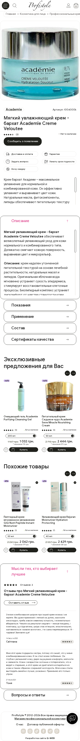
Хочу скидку (18, 169)
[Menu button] (5, 5)
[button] (67, 373)
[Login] (68, 5)
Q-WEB (51, 738)
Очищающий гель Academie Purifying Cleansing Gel (21, 418)
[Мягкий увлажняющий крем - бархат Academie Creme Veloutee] (40, 60)
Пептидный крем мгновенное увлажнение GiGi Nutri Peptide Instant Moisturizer (19, 521)
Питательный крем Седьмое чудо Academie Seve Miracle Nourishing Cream (57, 421)
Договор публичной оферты (45, 724)
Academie (14, 109)
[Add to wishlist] (6, 449)
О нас (19, 724)
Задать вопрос (19, 161)
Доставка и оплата (22, 154)
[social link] (23, 731)
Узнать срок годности (61, 161)
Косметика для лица (33, 14)
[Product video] (37, 482)
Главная (11, 14)
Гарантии (54, 154)
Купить (24, 449)
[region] (40, 191)
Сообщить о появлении (22, 141)
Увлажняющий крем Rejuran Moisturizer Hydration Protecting (59, 520)
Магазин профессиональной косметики (40, 718)
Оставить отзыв (19, 602)
